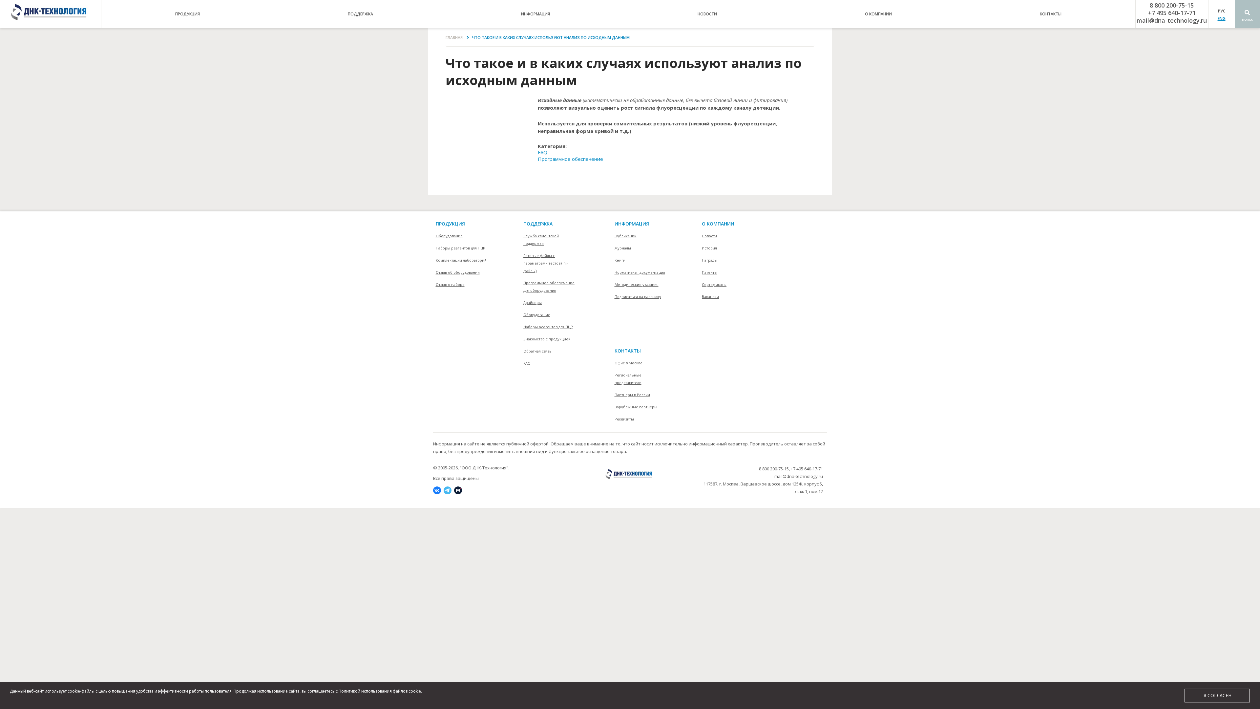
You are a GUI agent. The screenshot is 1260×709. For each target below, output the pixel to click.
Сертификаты (714, 284)
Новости (707, 14)
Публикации (626, 235)
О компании (718, 224)
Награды (709, 260)
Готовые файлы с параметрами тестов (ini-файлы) (545, 263)
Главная (454, 37)
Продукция (450, 224)
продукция (187, 14)
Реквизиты (624, 419)
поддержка (360, 14)
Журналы (623, 248)
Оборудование (449, 235)
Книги (620, 260)
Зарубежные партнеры (636, 406)
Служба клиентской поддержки (541, 239)
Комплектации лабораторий (461, 260)
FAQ (542, 152)
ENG (1222, 18)
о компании (878, 14)
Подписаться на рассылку (638, 296)
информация (535, 14)
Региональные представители (628, 379)
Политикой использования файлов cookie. (380, 691)
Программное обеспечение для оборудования (549, 286)
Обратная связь (537, 351)
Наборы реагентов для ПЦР (460, 248)
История (709, 248)
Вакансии (710, 296)
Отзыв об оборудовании (458, 272)
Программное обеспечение (570, 159)
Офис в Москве (628, 362)
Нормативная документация (640, 272)
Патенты (709, 272)
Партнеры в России (632, 394)
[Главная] (50, 14)
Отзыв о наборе (450, 284)
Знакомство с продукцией (547, 338)
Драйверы (532, 302)
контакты (1050, 14)
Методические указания (637, 284)
